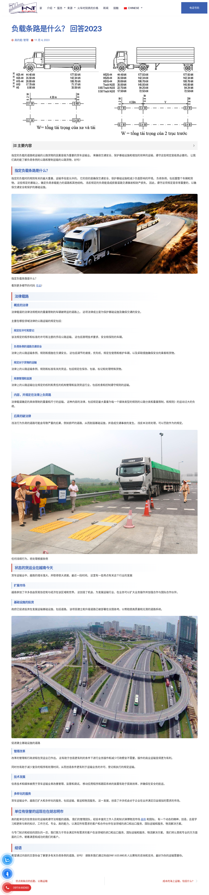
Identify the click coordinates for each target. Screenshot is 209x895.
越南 (143, 819)
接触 (116, 8)
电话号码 (194, 7)
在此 (38, 285)
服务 (59, 8)
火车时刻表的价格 (87, 8)
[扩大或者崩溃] (194, 145)
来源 (69, 8)
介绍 (49, 8)
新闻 (105, 8)
